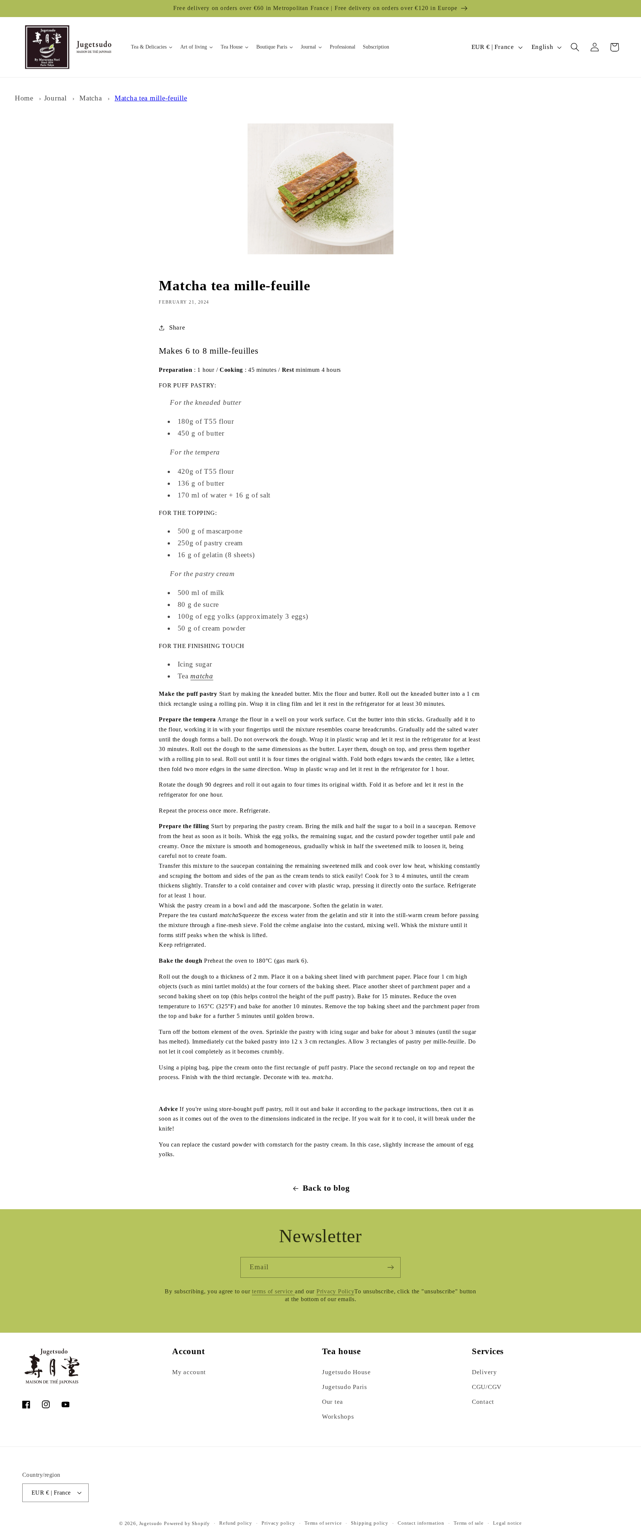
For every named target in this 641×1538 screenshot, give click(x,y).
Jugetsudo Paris (344, 1386)
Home (24, 98)
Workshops (338, 1416)
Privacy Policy (335, 1291)
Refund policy (235, 1523)
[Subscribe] (390, 1267)
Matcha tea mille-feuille (151, 98)
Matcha (90, 98)
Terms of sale (469, 1523)
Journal (55, 98)
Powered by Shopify (187, 1523)
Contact (483, 1401)
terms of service (273, 1291)
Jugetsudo (150, 1523)
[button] (575, 47)
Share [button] (177, 327)
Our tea (332, 1401)
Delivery (484, 1372)
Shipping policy (369, 1523)
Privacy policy (278, 1523)
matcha (201, 676)
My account (189, 1372)
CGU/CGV (487, 1386)
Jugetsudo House (346, 1372)
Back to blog (326, 1188)
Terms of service (323, 1523)
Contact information (421, 1523)
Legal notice (507, 1523)
